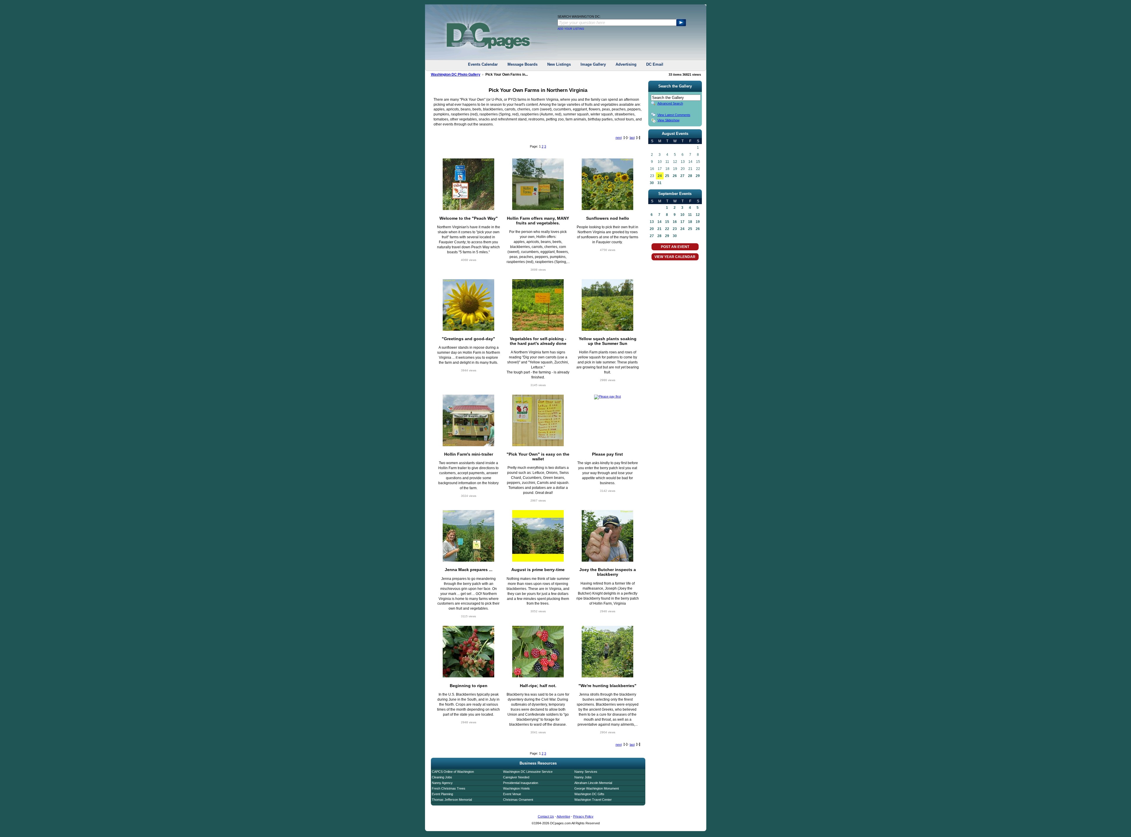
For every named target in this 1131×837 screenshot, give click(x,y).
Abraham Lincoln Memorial (593, 783)
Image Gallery (593, 64)
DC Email (654, 64)
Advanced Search (670, 103)
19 (698, 222)
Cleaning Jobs (442, 777)
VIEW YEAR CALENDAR (674, 257)
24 (660, 176)
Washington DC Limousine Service (528, 771)
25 (667, 176)
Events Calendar (483, 64)
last (632, 137)
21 (659, 229)
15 (667, 222)
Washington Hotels (516, 788)
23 (675, 229)
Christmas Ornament (518, 799)
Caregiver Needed (516, 777)
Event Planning (442, 794)
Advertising (626, 64)
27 (682, 176)
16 (675, 222)
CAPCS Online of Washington (453, 771)
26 (675, 176)
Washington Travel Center (593, 799)
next (619, 137)
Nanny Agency (442, 783)
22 (667, 229)
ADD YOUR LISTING (571, 28)
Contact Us (546, 816)
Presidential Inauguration (520, 783)
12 (698, 215)
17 (682, 222)
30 (652, 183)
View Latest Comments (673, 115)
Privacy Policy (583, 816)
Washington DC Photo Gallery (455, 74)
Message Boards (522, 64)
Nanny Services (585, 771)
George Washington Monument (596, 788)
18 (690, 222)
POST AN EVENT (675, 247)
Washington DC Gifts (589, 794)
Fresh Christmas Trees (448, 788)
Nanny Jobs (583, 777)
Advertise (563, 816)
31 (659, 183)
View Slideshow (668, 120)
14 (659, 222)
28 (690, 176)
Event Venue (512, 794)
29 (698, 176)
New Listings (559, 64)
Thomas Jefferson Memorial (452, 799)
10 (682, 215)
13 (652, 222)
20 (652, 229)
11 (690, 215)
